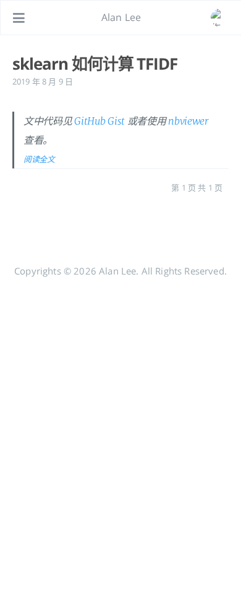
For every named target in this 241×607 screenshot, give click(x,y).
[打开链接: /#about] (220, 18)
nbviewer (188, 121)
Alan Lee (121, 17)
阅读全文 (39, 159)
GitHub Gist (99, 121)
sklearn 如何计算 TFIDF (94, 63)
